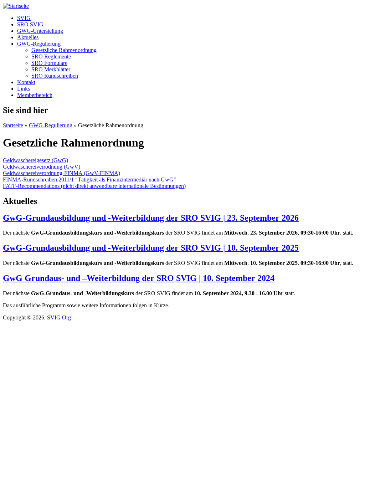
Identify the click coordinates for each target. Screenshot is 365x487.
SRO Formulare (49, 63)
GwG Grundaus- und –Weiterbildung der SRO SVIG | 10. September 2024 (138, 278)
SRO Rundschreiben (54, 76)
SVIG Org (59, 317)
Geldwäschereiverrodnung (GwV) (41, 167)
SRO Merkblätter (50, 69)
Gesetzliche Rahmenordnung (64, 50)
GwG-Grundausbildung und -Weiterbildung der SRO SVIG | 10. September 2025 (151, 247)
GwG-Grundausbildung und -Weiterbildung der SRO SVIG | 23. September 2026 (151, 217)
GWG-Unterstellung (40, 31)
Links (23, 89)
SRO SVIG (30, 24)
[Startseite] (16, 6)
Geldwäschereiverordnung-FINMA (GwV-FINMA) (61, 173)
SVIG (24, 18)
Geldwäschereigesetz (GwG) (35, 160)
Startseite (13, 125)
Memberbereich (34, 95)
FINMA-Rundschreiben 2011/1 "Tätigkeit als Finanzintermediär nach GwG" (89, 179)
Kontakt (26, 82)
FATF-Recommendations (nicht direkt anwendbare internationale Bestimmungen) (94, 186)
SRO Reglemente (51, 56)
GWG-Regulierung (39, 44)
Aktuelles (27, 37)
